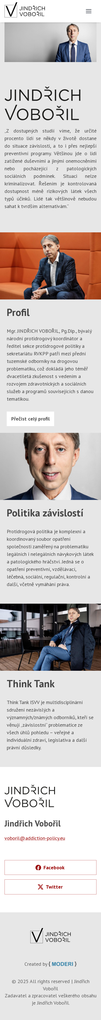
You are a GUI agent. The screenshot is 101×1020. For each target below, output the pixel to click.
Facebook (54, 867)
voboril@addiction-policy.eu (34, 838)
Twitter (54, 887)
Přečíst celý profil (30, 418)
